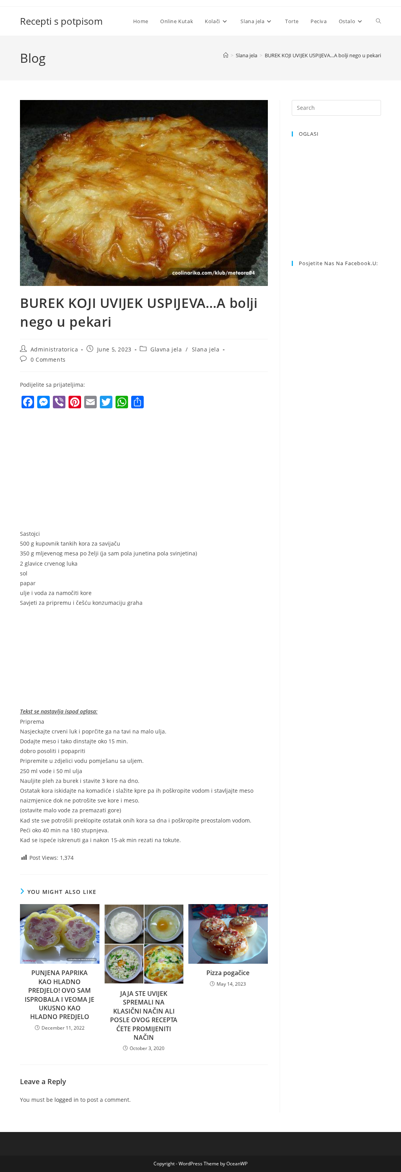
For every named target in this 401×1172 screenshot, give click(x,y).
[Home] (225, 55)
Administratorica (54, 349)
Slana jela (206, 349)
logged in (66, 1099)
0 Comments (48, 359)
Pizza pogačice (227, 972)
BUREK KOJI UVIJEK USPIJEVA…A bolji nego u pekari (323, 55)
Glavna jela (166, 349)
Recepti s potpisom (61, 21)
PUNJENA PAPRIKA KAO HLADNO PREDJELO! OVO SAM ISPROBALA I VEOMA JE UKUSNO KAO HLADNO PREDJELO (59, 994)
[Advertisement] (86, 471)
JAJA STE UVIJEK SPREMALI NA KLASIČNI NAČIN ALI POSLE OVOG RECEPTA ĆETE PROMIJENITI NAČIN (143, 1015)
